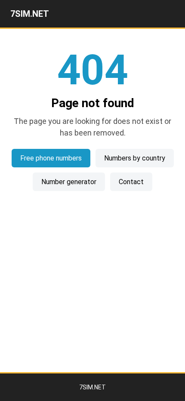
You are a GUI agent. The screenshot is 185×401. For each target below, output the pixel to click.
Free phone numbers (51, 158)
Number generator (68, 182)
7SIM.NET (29, 14)
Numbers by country (134, 158)
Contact (131, 182)
